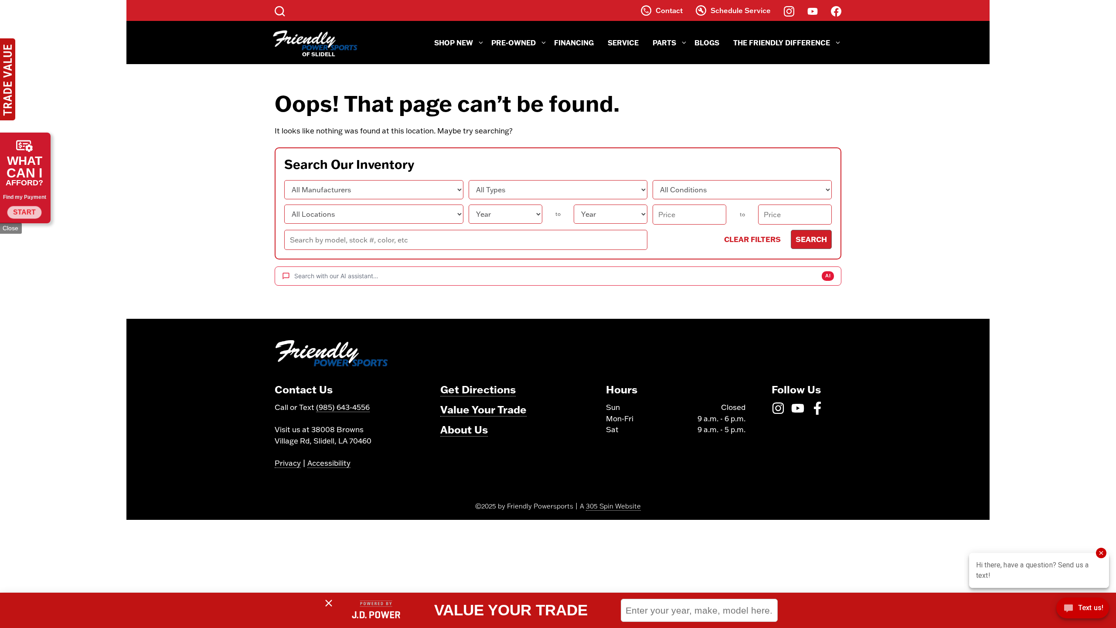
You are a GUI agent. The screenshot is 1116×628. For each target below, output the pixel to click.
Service (623, 42)
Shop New (453, 42)
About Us (464, 429)
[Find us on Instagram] (789, 10)
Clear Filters (752, 239)
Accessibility (328, 463)
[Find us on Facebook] (836, 10)
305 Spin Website (613, 506)
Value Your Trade (483, 409)
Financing (574, 42)
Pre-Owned (513, 42)
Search (811, 239)
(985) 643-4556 (343, 407)
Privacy (288, 463)
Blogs (706, 42)
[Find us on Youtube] (812, 10)
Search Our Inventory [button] (349, 164)
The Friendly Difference (781, 42)
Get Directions (478, 389)
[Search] (280, 10)
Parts (664, 42)
